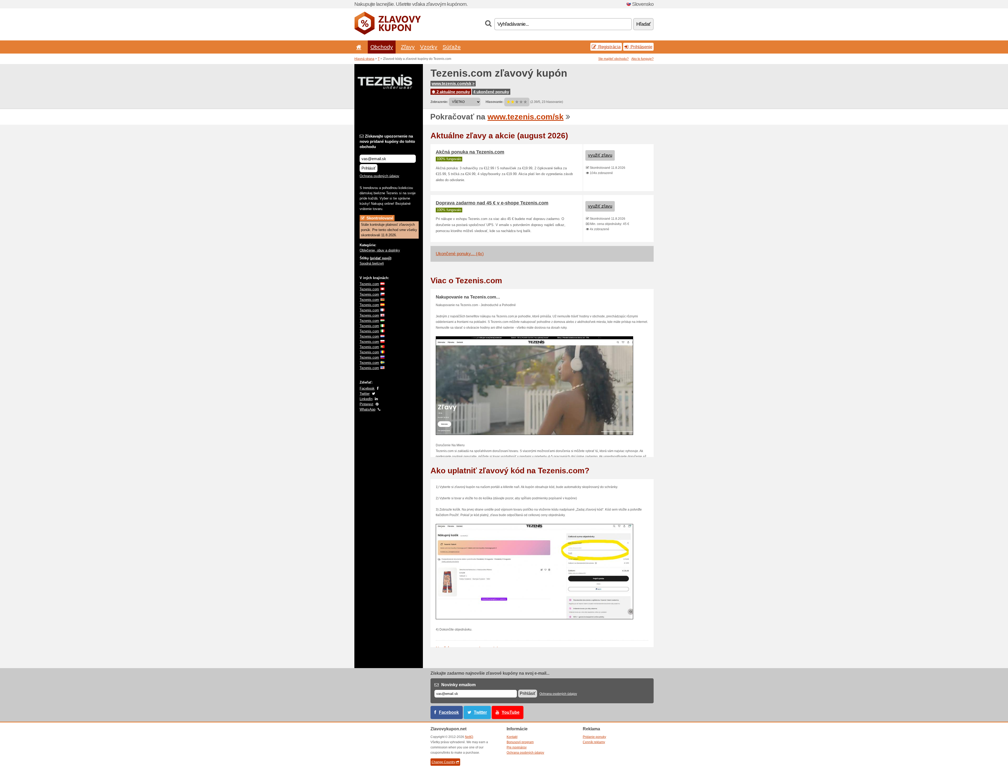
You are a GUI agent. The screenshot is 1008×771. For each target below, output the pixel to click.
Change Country (443, 762)
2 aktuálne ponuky (452, 92)
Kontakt (512, 737)
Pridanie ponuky (594, 737)
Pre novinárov (517, 747)
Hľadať (643, 24)
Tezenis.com (369, 284)
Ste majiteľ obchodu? (613, 59)
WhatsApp (367, 409)
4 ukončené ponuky (491, 92)
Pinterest (366, 404)
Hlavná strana (364, 59)
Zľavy (408, 47)
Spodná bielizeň (372, 263)
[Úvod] (357, 47)
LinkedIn (366, 399)
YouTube (510, 712)
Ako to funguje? (642, 59)
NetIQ (469, 737)
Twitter (365, 394)
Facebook (367, 388)
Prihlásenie (640, 46)
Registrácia (609, 46)
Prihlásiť (368, 168)
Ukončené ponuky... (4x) (460, 253)
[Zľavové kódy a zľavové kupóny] (387, 33)
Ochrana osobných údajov (379, 176)
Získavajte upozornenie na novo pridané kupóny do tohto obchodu (387, 141)
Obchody (381, 47)
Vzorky (428, 47)
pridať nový (380, 258)
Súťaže (452, 47)
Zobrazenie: (439, 102)
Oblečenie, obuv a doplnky (380, 250)
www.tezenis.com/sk (451, 83)
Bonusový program (520, 742)
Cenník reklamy (594, 742)
